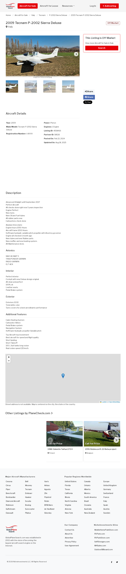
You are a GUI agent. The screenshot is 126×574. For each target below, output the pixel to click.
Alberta (87, 489)
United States (70, 481)
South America (90, 497)
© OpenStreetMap (114, 402)
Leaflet (103, 402)
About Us (68, 534)
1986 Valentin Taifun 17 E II (60, 449)
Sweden (106, 513)
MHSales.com (100, 546)
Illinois (67, 497)
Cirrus (8, 485)
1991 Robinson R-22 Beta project (100, 449)
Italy (105, 501)
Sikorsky (47, 513)
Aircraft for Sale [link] (27, 6)
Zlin (45, 493)
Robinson (10, 505)
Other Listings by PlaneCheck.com (28, 413)
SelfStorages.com (102, 542)
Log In (93, 6)
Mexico (87, 493)
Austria (106, 509)
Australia (88, 509)
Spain (105, 505)
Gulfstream (10, 509)
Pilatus (28, 513)
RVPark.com (99, 534)
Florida (68, 485)
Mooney (28, 485)
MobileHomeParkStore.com (106, 530)
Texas (67, 489)
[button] (109, 6)
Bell (26, 481)
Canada (87, 481)
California (69, 493)
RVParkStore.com (102, 538)
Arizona (68, 509)
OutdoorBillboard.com (103, 549)
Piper (8, 489)
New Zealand (89, 513)
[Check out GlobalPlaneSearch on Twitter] (117, 562)
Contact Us (69, 530)
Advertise (69, 538)
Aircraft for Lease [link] (49, 6)
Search (101, 48)
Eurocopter (30, 509)
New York (69, 513)
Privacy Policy (70, 542)
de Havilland (49, 509)
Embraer (28, 493)
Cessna (9, 481)
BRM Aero (48, 505)
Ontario (87, 485)
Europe (106, 481)
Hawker (28, 497)
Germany (107, 489)
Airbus (47, 485)
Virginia (68, 505)
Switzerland (108, 493)
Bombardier (11, 497)
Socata (28, 501)
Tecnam (28, 489)
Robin (46, 501)
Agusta (47, 489)
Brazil (86, 501)
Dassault (9, 513)
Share (90, 91)
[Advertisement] (43, 100)
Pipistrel (47, 497)
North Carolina (71, 501)
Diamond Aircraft (13, 501)
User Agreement (72, 546)
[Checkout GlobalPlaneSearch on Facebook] (112, 562)
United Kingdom (110, 485)
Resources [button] (67, 6)
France (106, 497)
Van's (46, 481)
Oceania (87, 505)
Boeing (28, 505)
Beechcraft (10, 493)
